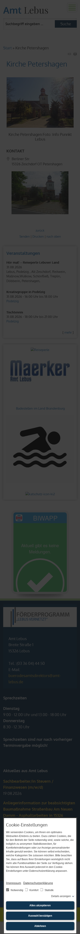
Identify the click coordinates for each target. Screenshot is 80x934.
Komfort (34, 890)
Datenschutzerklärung (38, 883)
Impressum (13, 883)
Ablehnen (40, 926)
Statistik (49, 890)
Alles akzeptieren (40, 905)
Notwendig (17, 890)
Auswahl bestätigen (40, 915)
